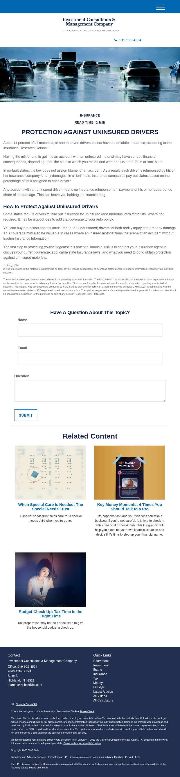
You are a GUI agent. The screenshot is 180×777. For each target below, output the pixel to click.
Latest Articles (103, 691)
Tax (95, 678)
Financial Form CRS (26, 704)
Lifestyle (99, 687)
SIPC (136, 757)
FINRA (127, 757)
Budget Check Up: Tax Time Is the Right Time (50, 614)
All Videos (100, 696)
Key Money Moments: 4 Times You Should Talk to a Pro (129, 506)
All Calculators (103, 700)
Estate (97, 669)
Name (22, 319)
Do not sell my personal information (82, 743)
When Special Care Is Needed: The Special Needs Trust (50, 506)
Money (98, 682)
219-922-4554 (130, 39)
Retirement (101, 660)
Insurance (100, 674)
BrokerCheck (87, 711)
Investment (101, 665)
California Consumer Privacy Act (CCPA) (121, 739)
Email (22, 347)
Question (21, 376)
